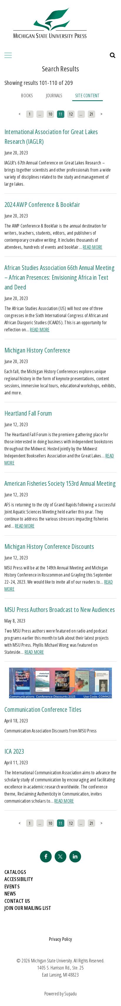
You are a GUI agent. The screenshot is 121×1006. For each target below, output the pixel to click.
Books (27, 95)
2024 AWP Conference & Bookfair (42, 204)
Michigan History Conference (37, 349)
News (10, 893)
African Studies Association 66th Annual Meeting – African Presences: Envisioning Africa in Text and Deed (59, 277)
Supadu (70, 993)
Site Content (87, 95)
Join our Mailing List (27, 907)
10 (50, 114)
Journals (54, 95)
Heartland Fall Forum (28, 413)
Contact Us (17, 900)
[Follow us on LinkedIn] (75, 856)
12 (71, 114)
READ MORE (92, 247)
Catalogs (15, 871)
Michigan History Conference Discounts (49, 546)
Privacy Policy (60, 939)
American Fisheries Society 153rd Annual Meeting (60, 483)
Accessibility (18, 878)
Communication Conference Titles (42, 709)
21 (91, 114)
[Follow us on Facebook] (46, 856)
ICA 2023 (14, 751)
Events (12, 886)
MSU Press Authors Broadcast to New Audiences (59, 609)
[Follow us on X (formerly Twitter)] (60, 856)
